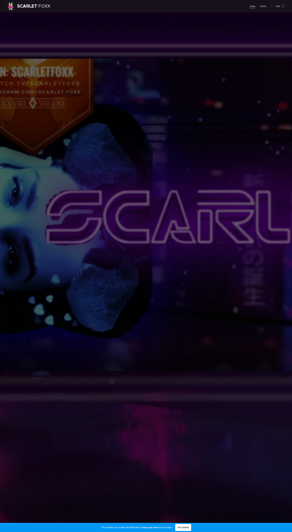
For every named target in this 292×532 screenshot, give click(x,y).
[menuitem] (253, 6)
